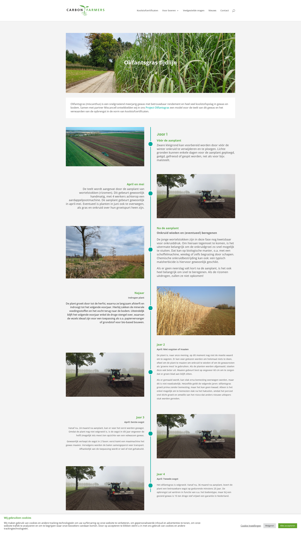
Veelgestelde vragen (193, 10)
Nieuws (212, 10)
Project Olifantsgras (157, 107)
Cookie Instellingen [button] (251, 525)
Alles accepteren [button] (287, 525)
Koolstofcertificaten (147, 10)
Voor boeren (169, 10)
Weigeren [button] (269, 525)
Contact (224, 10)
